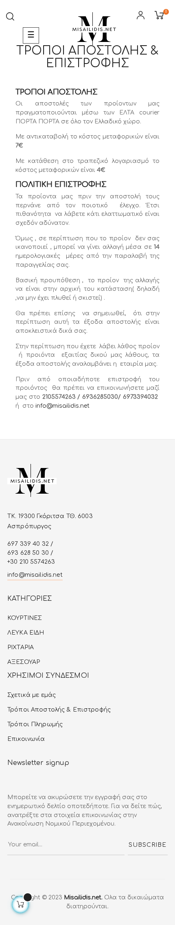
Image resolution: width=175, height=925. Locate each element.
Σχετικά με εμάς (31, 695)
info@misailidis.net (62, 406)
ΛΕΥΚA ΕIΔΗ (25, 633)
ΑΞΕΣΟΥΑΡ (23, 662)
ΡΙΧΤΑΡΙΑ (20, 647)
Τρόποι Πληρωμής (35, 724)
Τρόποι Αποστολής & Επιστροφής (59, 710)
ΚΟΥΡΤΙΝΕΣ (24, 618)
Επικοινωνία (26, 739)
